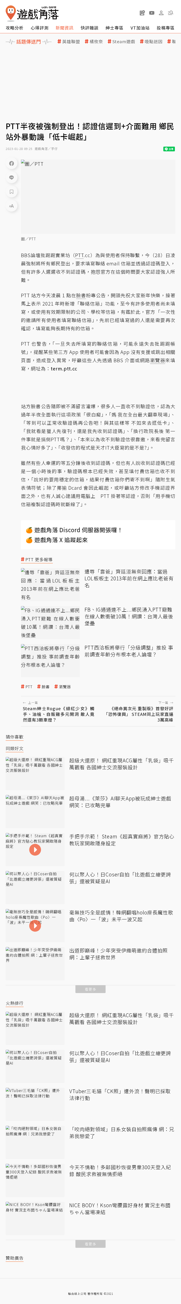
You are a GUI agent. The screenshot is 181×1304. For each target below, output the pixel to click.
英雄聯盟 (71, 41)
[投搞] (142, 13)
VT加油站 (140, 28)
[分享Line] (11, 177)
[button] (170, 13)
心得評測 (40, 28)
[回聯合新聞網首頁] (11, 13)
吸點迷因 (154, 41)
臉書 (46, 686)
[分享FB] (11, 163)
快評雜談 (90, 28)
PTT (29, 686)
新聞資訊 (65, 28)
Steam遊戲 (123, 41)
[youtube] (152, 13)
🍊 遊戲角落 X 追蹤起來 (57, 539)
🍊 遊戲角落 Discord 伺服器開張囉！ (74, 530)
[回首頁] (32, 13)
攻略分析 (15, 28)
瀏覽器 (65, 686)
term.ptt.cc (64, 368)
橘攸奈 (96, 41)
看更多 (90, 989)
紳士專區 (114, 28)
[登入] (161, 13)
